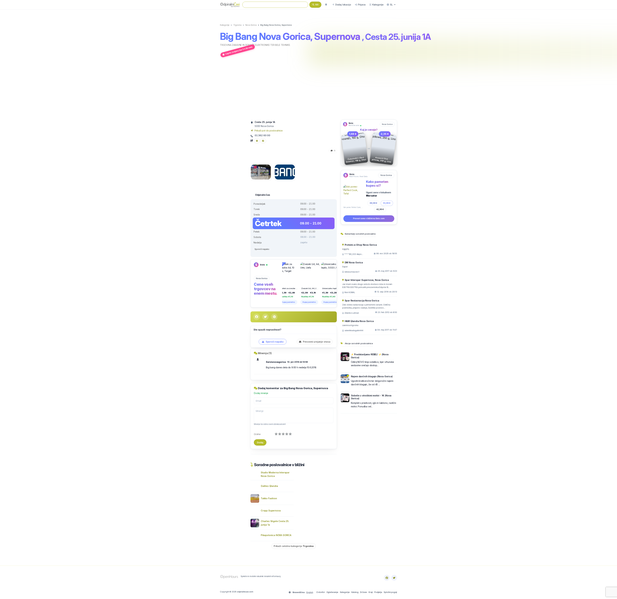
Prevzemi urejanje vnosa (316, 341)
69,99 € (373, 203)
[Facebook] (387, 578)
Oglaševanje (332, 592)
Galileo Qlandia (269, 486)
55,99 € (386, 203)
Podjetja (378, 592)
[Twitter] (394, 578)
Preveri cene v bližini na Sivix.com (369, 218)
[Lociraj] (326, 5)
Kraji (371, 592)
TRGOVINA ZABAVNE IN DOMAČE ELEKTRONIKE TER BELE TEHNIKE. (255, 45)
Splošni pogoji (390, 592)
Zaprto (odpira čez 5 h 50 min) (239, 50)
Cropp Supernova (271, 510)
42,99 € (380, 209)
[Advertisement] (308, 88)
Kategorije (345, 592)
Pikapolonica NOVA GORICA (276, 535)
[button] (391, 5)
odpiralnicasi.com (245, 591)
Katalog (354, 592)
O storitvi (320, 592)
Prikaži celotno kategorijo (294, 546)
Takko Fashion (269, 498)
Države (363, 592)
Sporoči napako (262, 249)
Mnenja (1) (265, 353)
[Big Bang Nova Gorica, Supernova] (261, 171)
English (309, 592)
